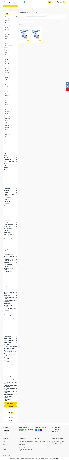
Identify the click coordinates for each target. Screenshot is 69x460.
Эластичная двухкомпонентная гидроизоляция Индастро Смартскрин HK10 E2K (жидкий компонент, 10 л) (24, 32)
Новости (51, 5)
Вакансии (5, 447)
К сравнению (23, 43)
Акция (24, 5)
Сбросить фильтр (10, 406)
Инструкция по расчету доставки (25, 442)
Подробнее (50, 458)
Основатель (57, 5)
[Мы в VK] (36, 430)
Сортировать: (22, 21)
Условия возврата (22, 444)
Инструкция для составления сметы (26, 441)
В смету (28, 43)
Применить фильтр (10, 403)
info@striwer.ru (18, 2)
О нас (47, 5)
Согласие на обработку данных (25, 447)
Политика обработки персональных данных (25, 453)
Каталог (4, 452)
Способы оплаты (41, 5)
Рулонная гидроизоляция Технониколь (32, 17)
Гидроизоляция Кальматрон (31, 15)
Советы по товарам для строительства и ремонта (42, 442)
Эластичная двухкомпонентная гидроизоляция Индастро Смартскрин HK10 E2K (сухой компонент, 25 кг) (36, 32)
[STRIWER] (7, 2)
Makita (20, 5)
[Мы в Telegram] (39, 430)
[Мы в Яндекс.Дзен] (41, 430)
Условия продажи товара (24, 446)
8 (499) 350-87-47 (18, 1)
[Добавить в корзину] (28, 41)
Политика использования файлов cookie (25, 450)
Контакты (63, 5)
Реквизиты (29, 5)
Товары (20, 24)
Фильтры (7, 13)
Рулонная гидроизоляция (41, 15)
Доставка (35, 5)
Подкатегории (14, 13)
